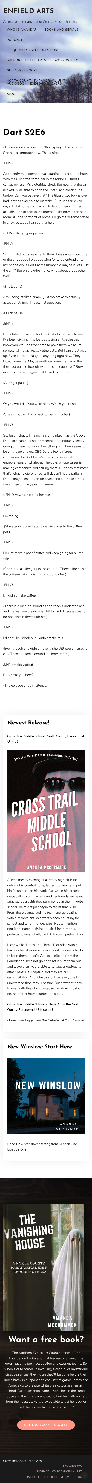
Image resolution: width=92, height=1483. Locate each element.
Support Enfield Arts (26, 60)
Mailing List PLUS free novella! (47, 1477)
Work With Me (67, 60)
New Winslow (72, 1466)
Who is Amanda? (21, 30)
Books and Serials (62, 30)
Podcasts (16, 40)
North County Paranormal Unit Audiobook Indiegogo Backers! (36, 82)
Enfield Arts (28, 11)
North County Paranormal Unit (59, 1471)
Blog (11, 94)
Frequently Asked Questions (33, 50)
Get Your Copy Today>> (46, 1424)
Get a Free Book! (22, 70)
